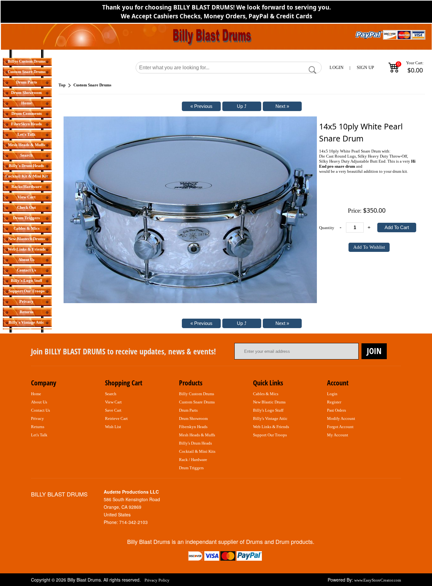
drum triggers (191, 467)
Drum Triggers (26, 217)
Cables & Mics (27, 228)
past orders (336, 410)
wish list (113, 426)
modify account (341, 418)
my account (337, 435)
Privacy (26, 301)
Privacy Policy (157, 580)
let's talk (39, 435)
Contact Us (26, 270)
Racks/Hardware (26, 186)
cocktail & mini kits (197, 451)
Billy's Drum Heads (26, 165)
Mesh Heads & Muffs (26, 144)
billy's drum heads (195, 443)
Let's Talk (26, 134)
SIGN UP (365, 67)
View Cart (26, 197)
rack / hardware (193, 459)
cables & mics (265, 393)
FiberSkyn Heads (26, 124)
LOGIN (336, 67)
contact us (40, 410)
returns (37, 426)
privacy (37, 418)
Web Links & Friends (27, 249)
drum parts (188, 410)
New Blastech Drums (26, 238)
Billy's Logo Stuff (26, 280)
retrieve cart (116, 418)
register (334, 402)
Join (374, 351)
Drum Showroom (26, 92)
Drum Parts (26, 82)
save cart (113, 410)
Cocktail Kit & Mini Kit (26, 176)
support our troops (270, 435)
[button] (312, 70)
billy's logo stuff (268, 410)
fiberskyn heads (193, 426)
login (332, 393)
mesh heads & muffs (197, 435)
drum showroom (193, 418)
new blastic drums (269, 402)
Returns (27, 311)
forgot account (340, 426)
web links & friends (271, 426)
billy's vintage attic (270, 418)
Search (26, 155)
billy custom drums (196, 393)
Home (26, 103)
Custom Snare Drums (27, 71)
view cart (113, 402)
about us (39, 402)
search (110, 393)
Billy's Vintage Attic (26, 322)
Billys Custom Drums (27, 61)
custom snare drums (197, 402)
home (36, 393)
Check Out (26, 207)
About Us (26, 259)
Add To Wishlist (369, 247)
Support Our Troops (27, 291)
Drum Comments (26, 113)
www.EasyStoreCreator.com (377, 580)
